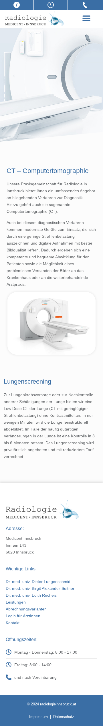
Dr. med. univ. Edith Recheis (31, 595)
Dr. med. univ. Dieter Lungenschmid (38, 581)
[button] (86, 18)
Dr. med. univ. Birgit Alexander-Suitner (40, 588)
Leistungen (16, 602)
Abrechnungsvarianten (26, 609)
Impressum (38, 717)
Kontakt (12, 622)
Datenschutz (63, 717)
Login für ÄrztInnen (23, 616)
